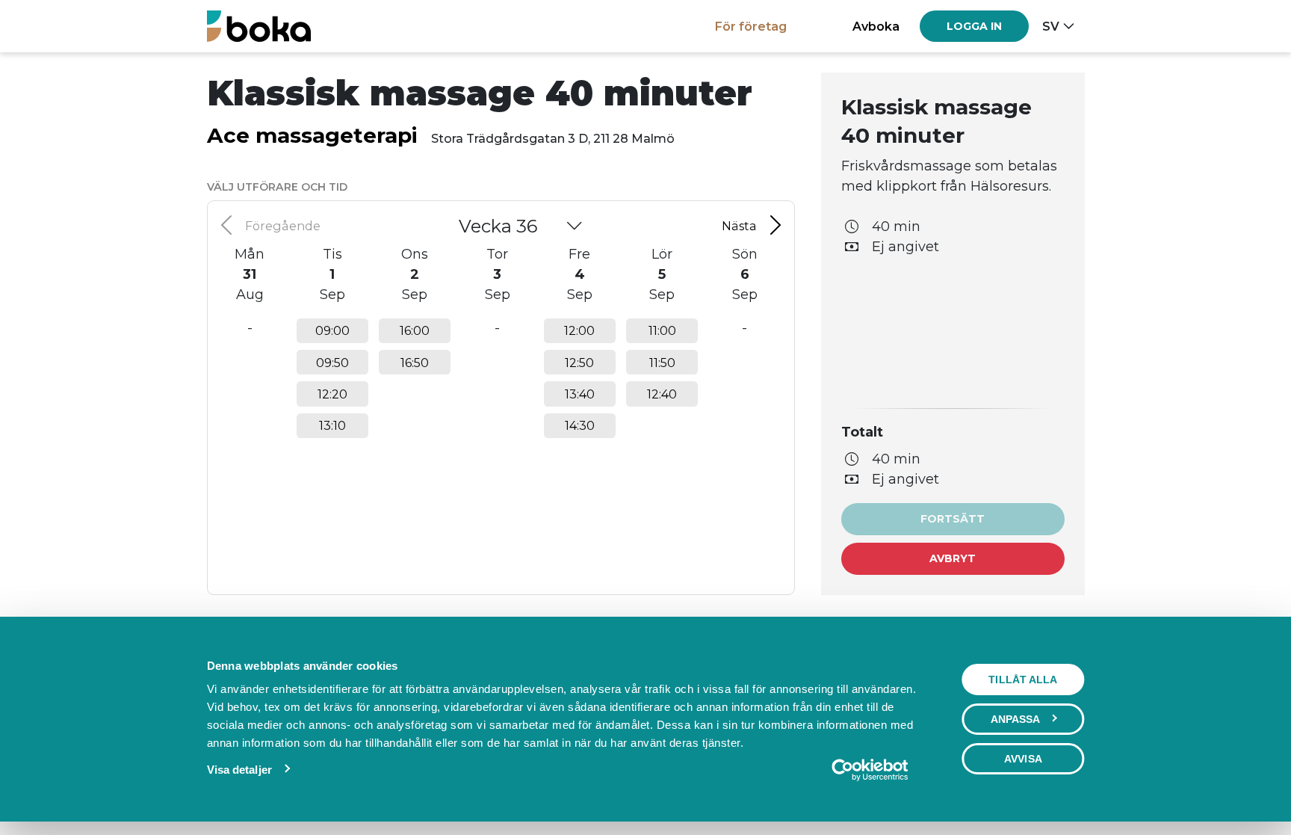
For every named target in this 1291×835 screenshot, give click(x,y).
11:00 (662, 330)
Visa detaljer (239, 769)
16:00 (415, 330)
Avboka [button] (876, 26)
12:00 (579, 330)
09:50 (332, 362)
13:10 (332, 425)
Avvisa (1023, 759)
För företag (751, 26)
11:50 (662, 362)
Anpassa (1016, 719)
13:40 (580, 393)
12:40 (662, 393)
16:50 (414, 362)
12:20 (332, 393)
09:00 (332, 330)
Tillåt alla (1022, 679)
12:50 (579, 362)
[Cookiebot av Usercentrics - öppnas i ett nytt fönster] (869, 770)
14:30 (580, 425)
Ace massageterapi (312, 135)
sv (1050, 26)
